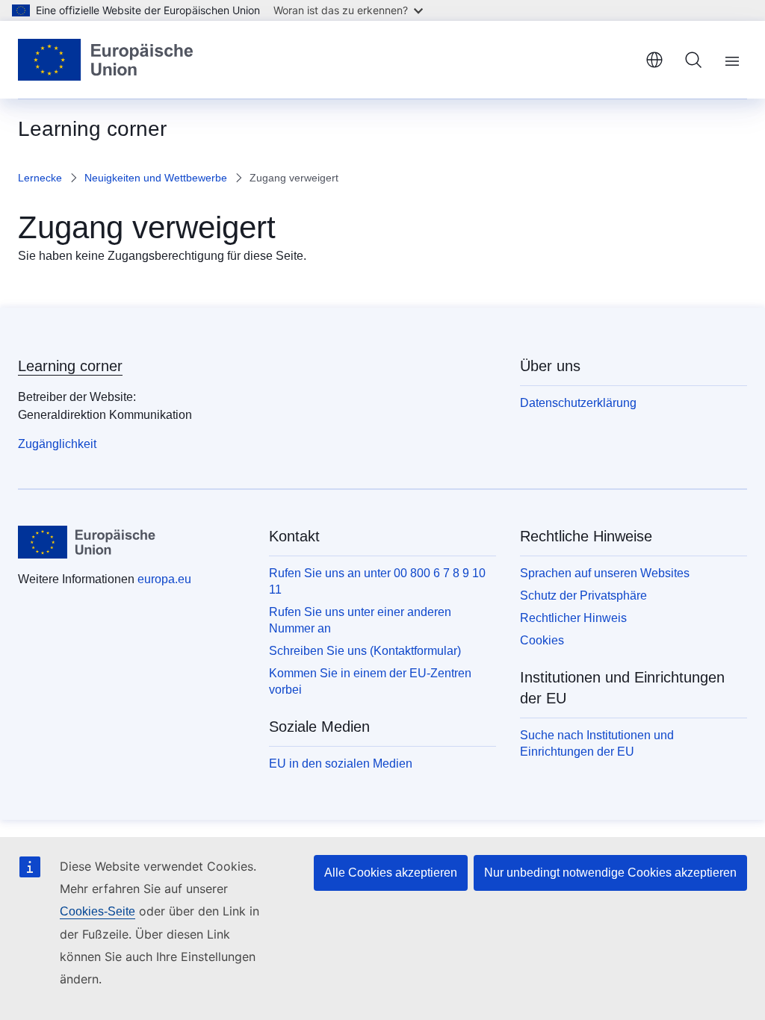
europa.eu (164, 579)
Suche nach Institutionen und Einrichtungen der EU (597, 743)
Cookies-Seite (97, 911)
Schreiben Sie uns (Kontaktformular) (365, 650)
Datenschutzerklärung (578, 403)
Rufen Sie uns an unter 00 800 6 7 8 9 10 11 (377, 581)
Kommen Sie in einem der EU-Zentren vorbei (370, 681)
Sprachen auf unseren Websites (605, 573)
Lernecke (40, 178)
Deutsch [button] (654, 60)
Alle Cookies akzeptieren (390, 872)
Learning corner (70, 366)
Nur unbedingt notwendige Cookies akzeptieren (610, 872)
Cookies (542, 640)
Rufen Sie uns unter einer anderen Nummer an (360, 620)
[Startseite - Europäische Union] (106, 60)
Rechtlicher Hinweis (573, 618)
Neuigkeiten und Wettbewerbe (155, 178)
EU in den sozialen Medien (340, 763)
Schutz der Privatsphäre (583, 595)
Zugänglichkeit (57, 444)
